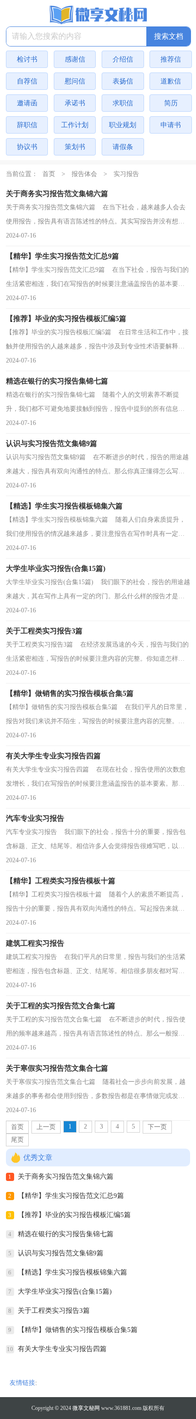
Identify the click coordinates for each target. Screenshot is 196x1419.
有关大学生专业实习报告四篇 (62, 1348)
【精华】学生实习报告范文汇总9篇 (71, 1195)
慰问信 (75, 81)
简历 (171, 103)
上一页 (46, 1127)
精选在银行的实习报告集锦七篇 (65, 1234)
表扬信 (123, 81)
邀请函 (27, 103)
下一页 (157, 1127)
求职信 (123, 103)
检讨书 (27, 59)
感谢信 (75, 59)
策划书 (75, 146)
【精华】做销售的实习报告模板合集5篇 (78, 1329)
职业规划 (122, 125)
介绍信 (123, 59)
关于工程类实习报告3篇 (54, 1310)
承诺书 (75, 103)
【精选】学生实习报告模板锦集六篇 (72, 1272)
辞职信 (27, 125)
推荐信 (170, 59)
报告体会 (84, 174)
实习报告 (126, 174)
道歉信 (170, 81)
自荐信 (27, 81)
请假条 (123, 146)
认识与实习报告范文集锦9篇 (60, 1253)
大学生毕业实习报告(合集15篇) (65, 1291)
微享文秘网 (86, 1408)
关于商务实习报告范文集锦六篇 (65, 1176)
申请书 (170, 125)
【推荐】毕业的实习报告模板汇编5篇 (74, 1214)
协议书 (27, 146)
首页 (48, 174)
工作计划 (74, 125)
